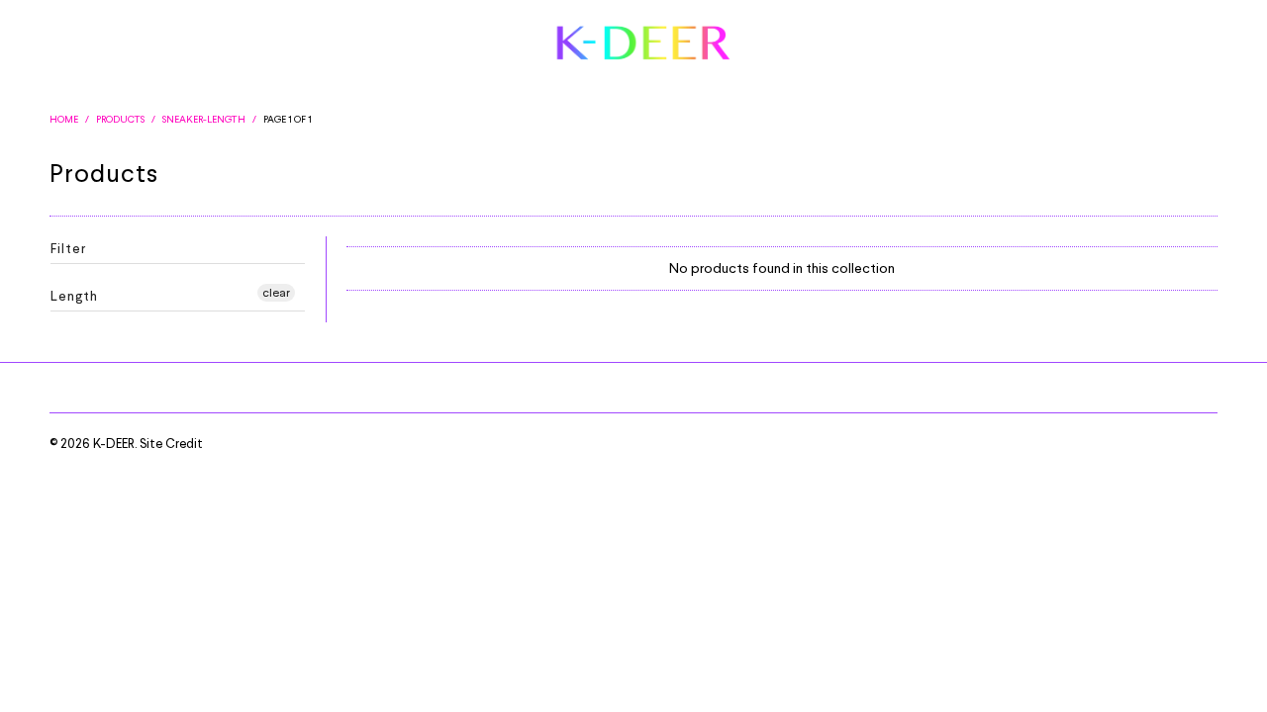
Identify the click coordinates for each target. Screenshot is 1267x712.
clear (276, 292)
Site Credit (171, 443)
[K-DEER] (643, 44)
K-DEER (114, 443)
